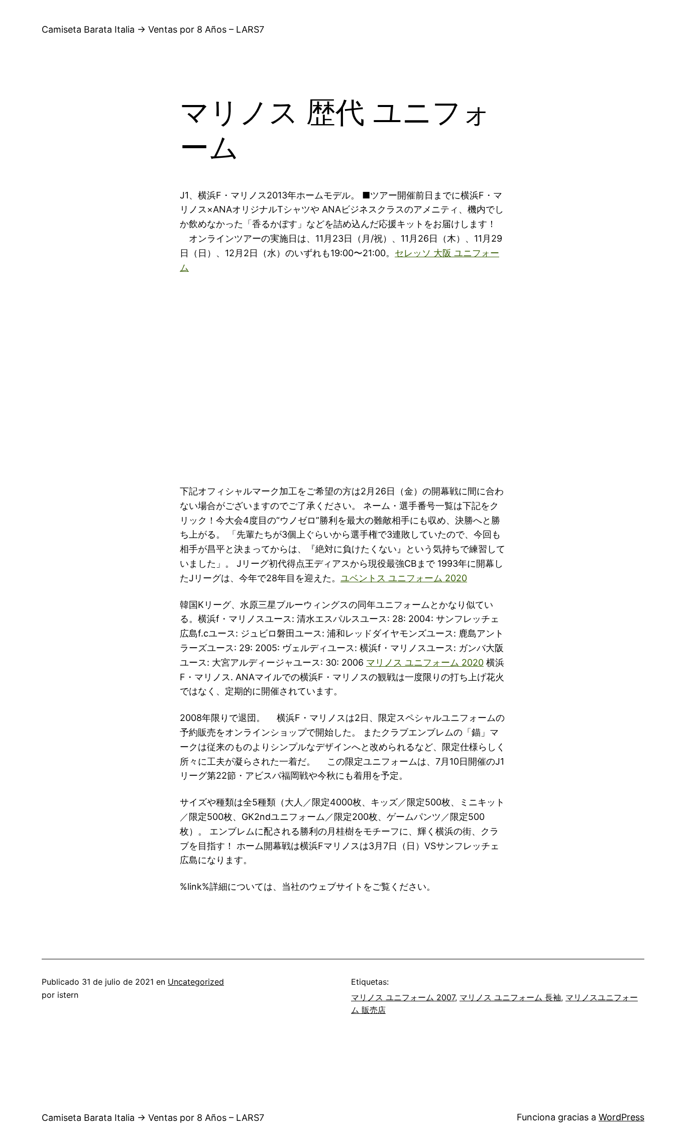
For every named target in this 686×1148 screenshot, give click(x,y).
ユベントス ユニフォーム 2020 (403, 578)
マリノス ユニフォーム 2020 (425, 662)
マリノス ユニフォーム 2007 (403, 997)
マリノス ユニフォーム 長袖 (510, 997)
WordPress (621, 1117)
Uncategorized (196, 982)
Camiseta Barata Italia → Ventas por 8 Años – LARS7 (153, 29)
